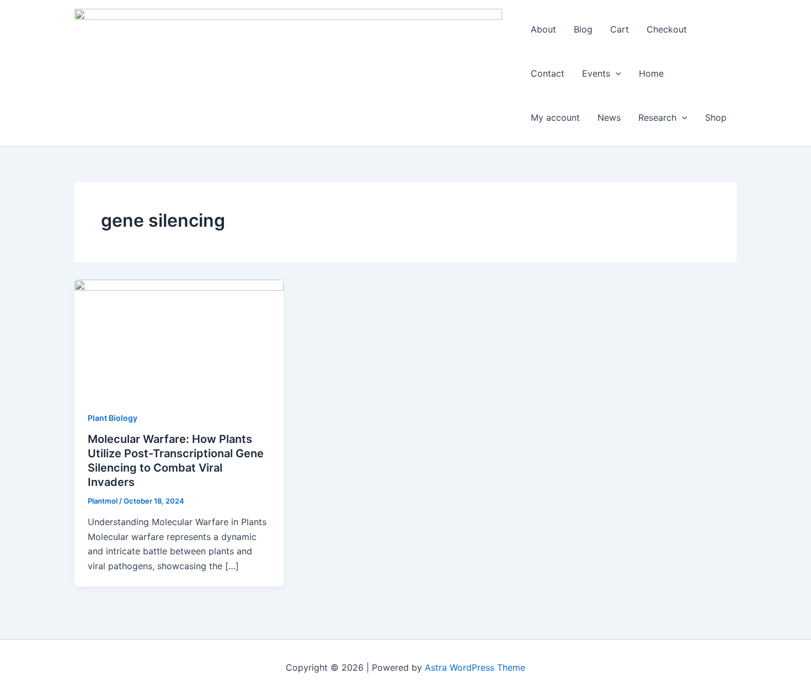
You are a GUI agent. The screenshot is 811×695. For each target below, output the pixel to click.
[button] (615, 73)
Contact (547, 73)
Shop (716, 117)
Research (657, 117)
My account (555, 117)
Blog (583, 29)
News (609, 117)
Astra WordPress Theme (475, 667)
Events (596, 73)
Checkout (667, 29)
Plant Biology (112, 418)
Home (651, 73)
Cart (619, 29)
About (543, 29)
